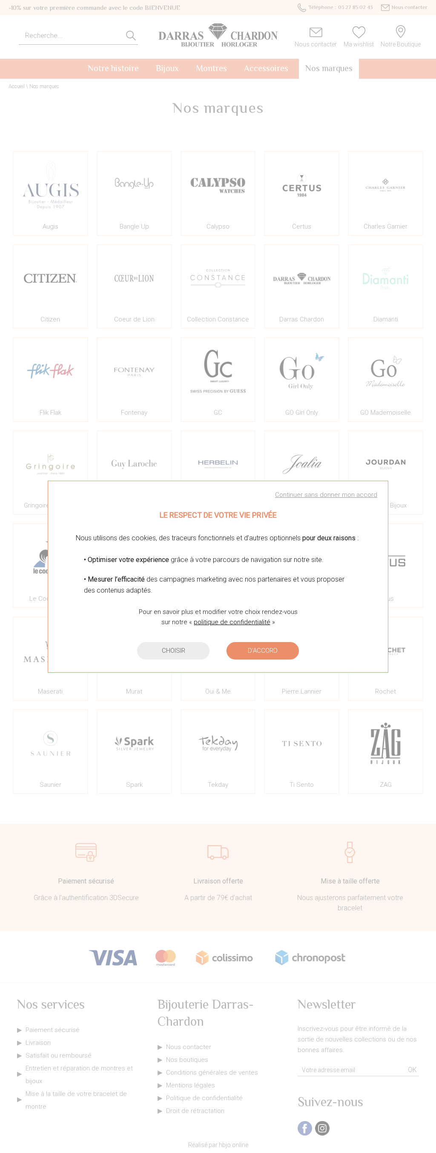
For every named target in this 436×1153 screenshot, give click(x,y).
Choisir (173, 650)
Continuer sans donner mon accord (326, 495)
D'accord (263, 650)
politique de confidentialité (232, 622)
